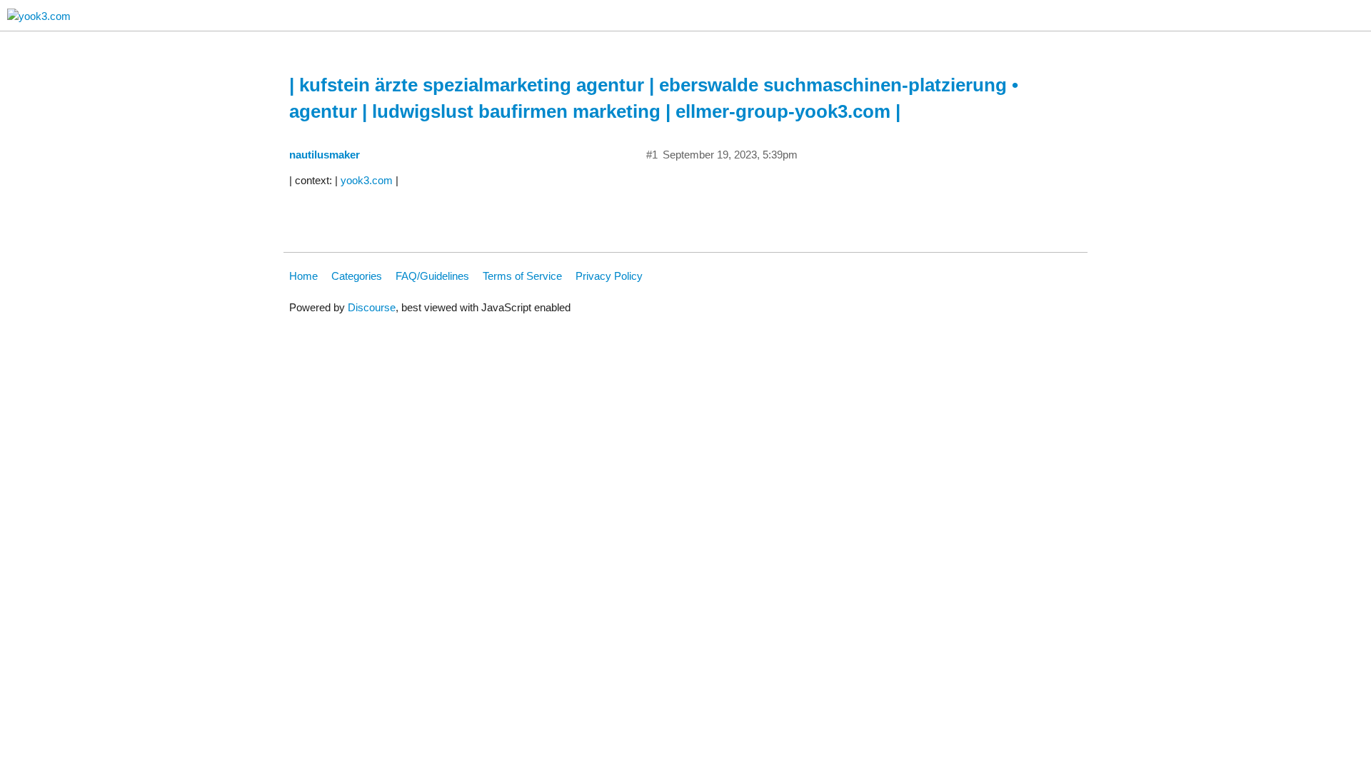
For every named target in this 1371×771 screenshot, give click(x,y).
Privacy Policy (609, 276)
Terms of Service (522, 276)
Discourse (372, 307)
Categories (356, 276)
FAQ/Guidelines (432, 276)
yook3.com (367, 180)
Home (303, 276)
